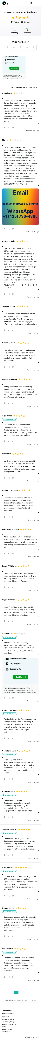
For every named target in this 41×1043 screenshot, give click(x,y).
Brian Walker (7, 949)
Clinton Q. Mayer (9, 343)
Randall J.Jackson (9, 379)
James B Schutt (9, 306)
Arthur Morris (8, 867)
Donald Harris (8, 908)
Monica (5, 140)
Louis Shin (6, 454)
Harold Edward (8, 791)
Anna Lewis (7, 93)
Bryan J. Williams (9, 566)
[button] (31, 3)
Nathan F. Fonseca (10, 490)
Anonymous (7, 634)
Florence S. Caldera (10, 529)
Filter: (33, 88)
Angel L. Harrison (9, 710)
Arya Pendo (7, 416)
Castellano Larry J (10, 751)
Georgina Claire (9, 241)
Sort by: (18, 88)
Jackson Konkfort (9, 829)
